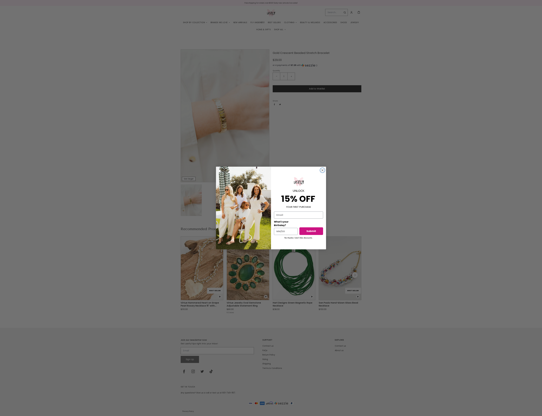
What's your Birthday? (281, 223)
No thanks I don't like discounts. (298, 238)
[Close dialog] (322, 170)
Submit (311, 231)
